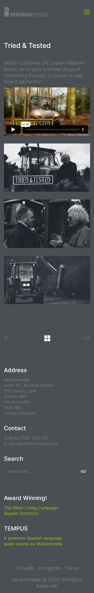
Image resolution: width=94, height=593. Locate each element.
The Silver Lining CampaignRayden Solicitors (31, 510)
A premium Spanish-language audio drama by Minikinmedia (33, 540)
